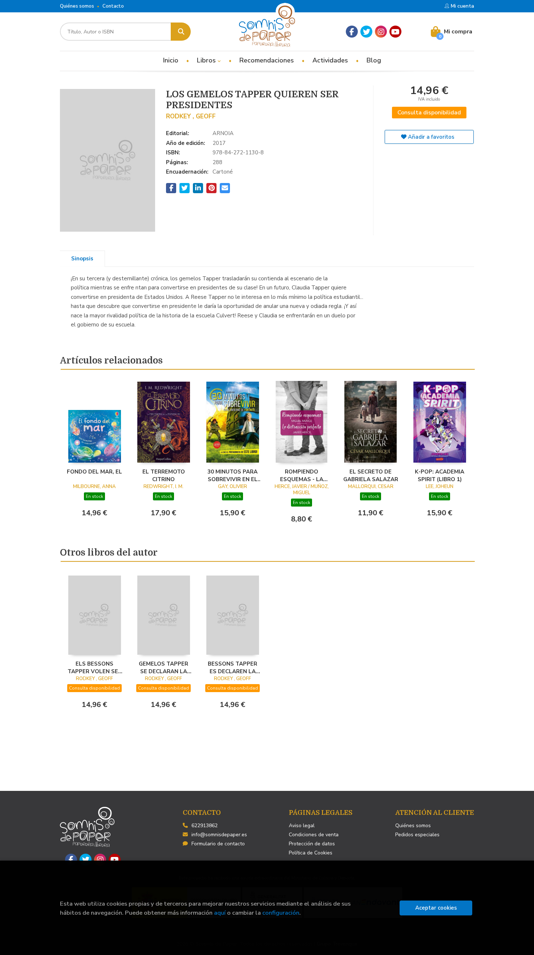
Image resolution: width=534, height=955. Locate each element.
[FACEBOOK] (352, 32)
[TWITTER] (366, 32)
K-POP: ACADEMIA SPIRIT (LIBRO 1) (439, 475)
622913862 (204, 825)
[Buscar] (181, 32)
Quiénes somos (77, 6)
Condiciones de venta (314, 834)
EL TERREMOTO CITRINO (163, 475)
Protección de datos (312, 843)
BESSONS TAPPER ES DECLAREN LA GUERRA (232, 667)
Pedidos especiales (417, 834)
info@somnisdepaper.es (219, 834)
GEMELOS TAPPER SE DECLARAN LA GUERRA (163, 667)
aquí (220, 913)
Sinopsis (82, 258)
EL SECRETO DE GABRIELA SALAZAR (370, 475)
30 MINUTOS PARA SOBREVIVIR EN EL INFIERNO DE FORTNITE (232, 475)
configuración (280, 913)
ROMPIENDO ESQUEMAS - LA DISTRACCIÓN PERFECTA (301, 475)
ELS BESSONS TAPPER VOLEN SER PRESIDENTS (95, 667)
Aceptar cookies (436, 907)
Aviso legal (302, 825)
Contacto (113, 6)
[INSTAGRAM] (381, 32)
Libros (207, 60)
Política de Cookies (310, 852)
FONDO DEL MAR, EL (94, 471)
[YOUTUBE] (395, 32)
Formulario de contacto (218, 843)
